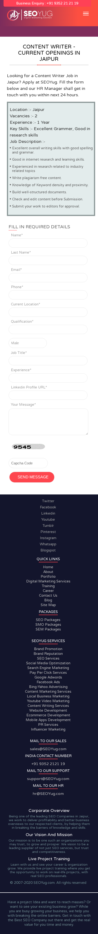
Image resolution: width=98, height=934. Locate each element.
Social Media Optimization (48, 663)
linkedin (48, 513)
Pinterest (48, 532)
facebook (48, 507)
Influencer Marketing (48, 729)
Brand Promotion (48, 649)
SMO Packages (48, 624)
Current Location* (25, 304)
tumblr (48, 525)
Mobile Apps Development (48, 720)
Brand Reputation (48, 654)
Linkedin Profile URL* (29, 387)
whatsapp (48, 544)
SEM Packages (48, 629)
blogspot (48, 550)
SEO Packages (48, 620)
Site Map (48, 605)
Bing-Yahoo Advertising (48, 687)
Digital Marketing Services (48, 581)
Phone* (17, 287)
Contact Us (48, 595)
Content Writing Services (48, 706)
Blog (48, 600)
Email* (16, 270)
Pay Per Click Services (48, 672)
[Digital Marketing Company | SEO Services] (30, 20)
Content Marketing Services (48, 691)
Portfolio (48, 576)
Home (48, 567)
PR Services (48, 725)
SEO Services (48, 658)
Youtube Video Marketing (48, 701)
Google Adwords (48, 677)
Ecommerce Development (48, 715)
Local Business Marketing (48, 696)
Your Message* (23, 404)
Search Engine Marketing (48, 668)
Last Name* (21, 252)
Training (48, 586)
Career (48, 591)
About (48, 572)
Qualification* (22, 321)
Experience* (21, 370)
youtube (48, 519)
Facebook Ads (48, 682)
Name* (17, 235)
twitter (48, 501)
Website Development (48, 710)
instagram (48, 538)
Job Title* (19, 353)
